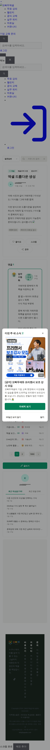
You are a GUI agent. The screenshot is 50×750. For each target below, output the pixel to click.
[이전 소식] (9, 357)
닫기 (42, 417)
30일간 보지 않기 (13, 417)
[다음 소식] (40, 357)
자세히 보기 (25, 406)
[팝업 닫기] (42, 333)
